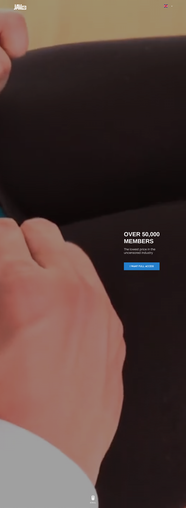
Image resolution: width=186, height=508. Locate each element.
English (166, 6)
